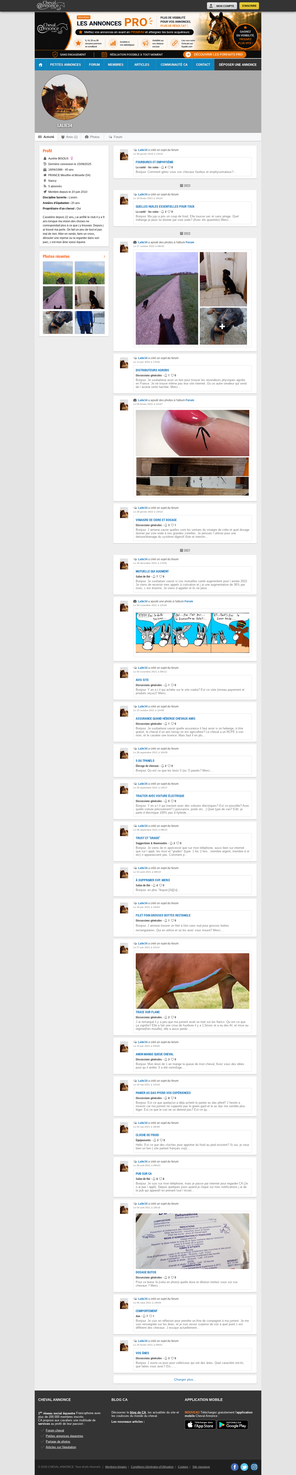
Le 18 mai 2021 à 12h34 (146, 1084)
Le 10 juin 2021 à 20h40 (146, 1046)
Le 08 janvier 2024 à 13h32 (148, 154)
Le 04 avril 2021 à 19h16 (146, 1207)
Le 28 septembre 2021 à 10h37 (150, 787)
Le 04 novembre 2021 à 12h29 (150, 605)
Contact (203, 64)
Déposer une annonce (238, 64)
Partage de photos (58, 1441)
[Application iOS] (200, 1425)
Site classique (201, 1467)
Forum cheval (55, 1430)
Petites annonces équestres (64, 1436)
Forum (94, 64)
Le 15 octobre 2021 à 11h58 (148, 710)
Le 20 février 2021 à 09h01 (148, 1345)
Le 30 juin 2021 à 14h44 (146, 907)
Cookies (183, 1467)
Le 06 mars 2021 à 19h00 (147, 1302)
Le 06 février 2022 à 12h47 (148, 404)
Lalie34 (143, 150)
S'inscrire (249, 5)
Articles (141, 64)
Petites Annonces (65, 64)
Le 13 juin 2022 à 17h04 (146, 362)
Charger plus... (185, 1379)
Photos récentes (56, 256)
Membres (115, 64)
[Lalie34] (124, 159)
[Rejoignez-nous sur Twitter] (244, 1467)
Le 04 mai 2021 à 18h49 (146, 1126)
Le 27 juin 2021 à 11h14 (146, 947)
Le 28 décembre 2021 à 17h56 (150, 563)
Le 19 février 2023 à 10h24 (148, 198)
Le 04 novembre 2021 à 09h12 (150, 671)
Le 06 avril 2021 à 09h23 (146, 1165)
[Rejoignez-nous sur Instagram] (254, 1467)
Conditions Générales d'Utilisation (152, 1467)
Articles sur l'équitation (61, 1447)
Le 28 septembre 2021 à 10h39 (150, 752)
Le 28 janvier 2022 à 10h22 (148, 511)
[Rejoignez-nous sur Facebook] (234, 1467)
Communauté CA (174, 64)
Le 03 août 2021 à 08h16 (147, 872)
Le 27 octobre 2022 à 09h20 (148, 246)
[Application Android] (232, 1425)
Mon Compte (225, 6)
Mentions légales (116, 1467)
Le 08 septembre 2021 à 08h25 (150, 829)
